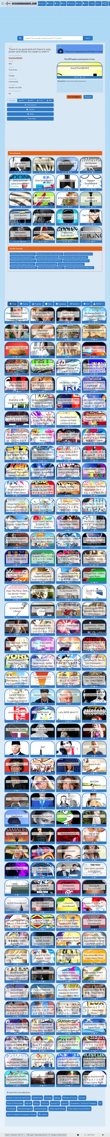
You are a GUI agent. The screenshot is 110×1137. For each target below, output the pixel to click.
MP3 (22, 100)
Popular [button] (38, 304)
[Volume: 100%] (103, 1134)
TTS (86, 3)
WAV (31, 100)
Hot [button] (87, 304)
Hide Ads (105, 3)
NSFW (99, 304)
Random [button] (75, 304)
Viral (64, 3)
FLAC (41, 100)
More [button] (97, 3)
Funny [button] (25, 304)
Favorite (32, 109)
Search (43, 3)
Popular (72, 3)
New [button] (50, 304)
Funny (51, 3)
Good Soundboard (15, 58)
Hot (58, 3)
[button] (78, 1135)
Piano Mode (32, 119)
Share (32, 114)
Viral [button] (14, 304)
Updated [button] (62, 304)
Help (92, 3)
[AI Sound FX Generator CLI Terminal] (25, 1134)
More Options (31, 105)
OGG (50, 100)
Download (12, 100)
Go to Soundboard (74, 97)
